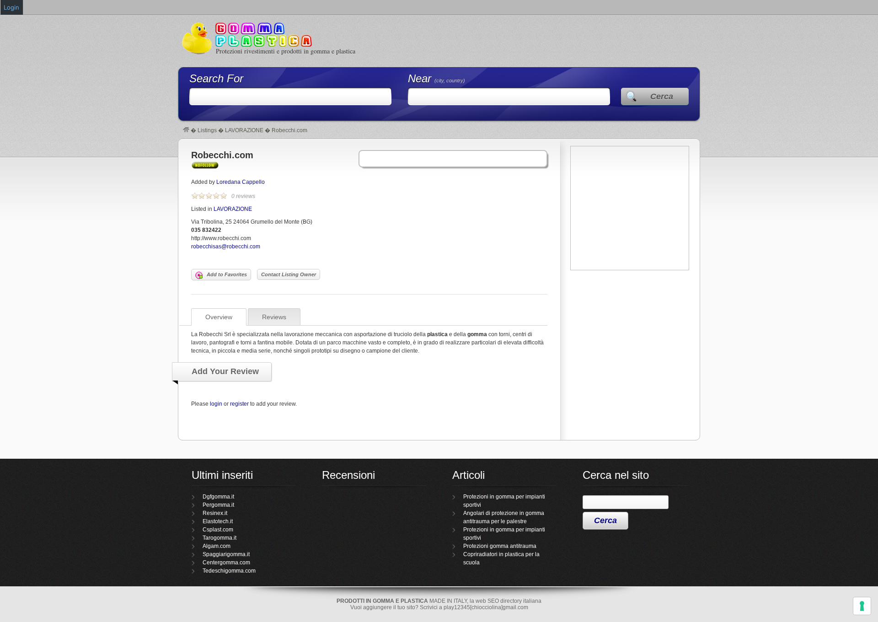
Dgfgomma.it (218, 496)
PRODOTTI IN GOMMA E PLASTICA (382, 601)
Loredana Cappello (240, 182)
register (239, 404)
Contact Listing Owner (288, 274)
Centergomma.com (226, 562)
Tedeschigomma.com (229, 571)
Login (11, 7)
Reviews (274, 317)
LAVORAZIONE (244, 130)
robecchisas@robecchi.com (225, 246)
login (216, 404)
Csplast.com (218, 529)
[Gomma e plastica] (186, 130)
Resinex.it (215, 513)
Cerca (661, 96)
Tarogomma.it (219, 538)
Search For (216, 78)
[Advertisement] (629, 336)
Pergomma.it (218, 505)
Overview (218, 317)
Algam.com (216, 546)
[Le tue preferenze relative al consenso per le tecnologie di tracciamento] (862, 606)
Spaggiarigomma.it (226, 554)
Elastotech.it (218, 521)
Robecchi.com (222, 155)
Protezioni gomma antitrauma (499, 546)
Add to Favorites (227, 274)
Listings (207, 130)
